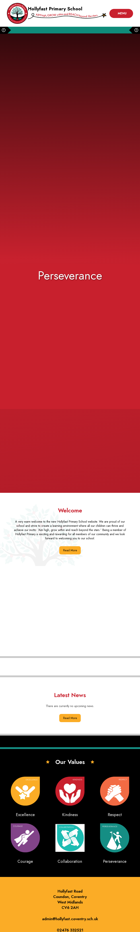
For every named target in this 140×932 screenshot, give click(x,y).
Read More (70, 550)
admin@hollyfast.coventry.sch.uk (70, 919)
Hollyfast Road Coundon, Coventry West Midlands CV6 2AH (70, 899)
